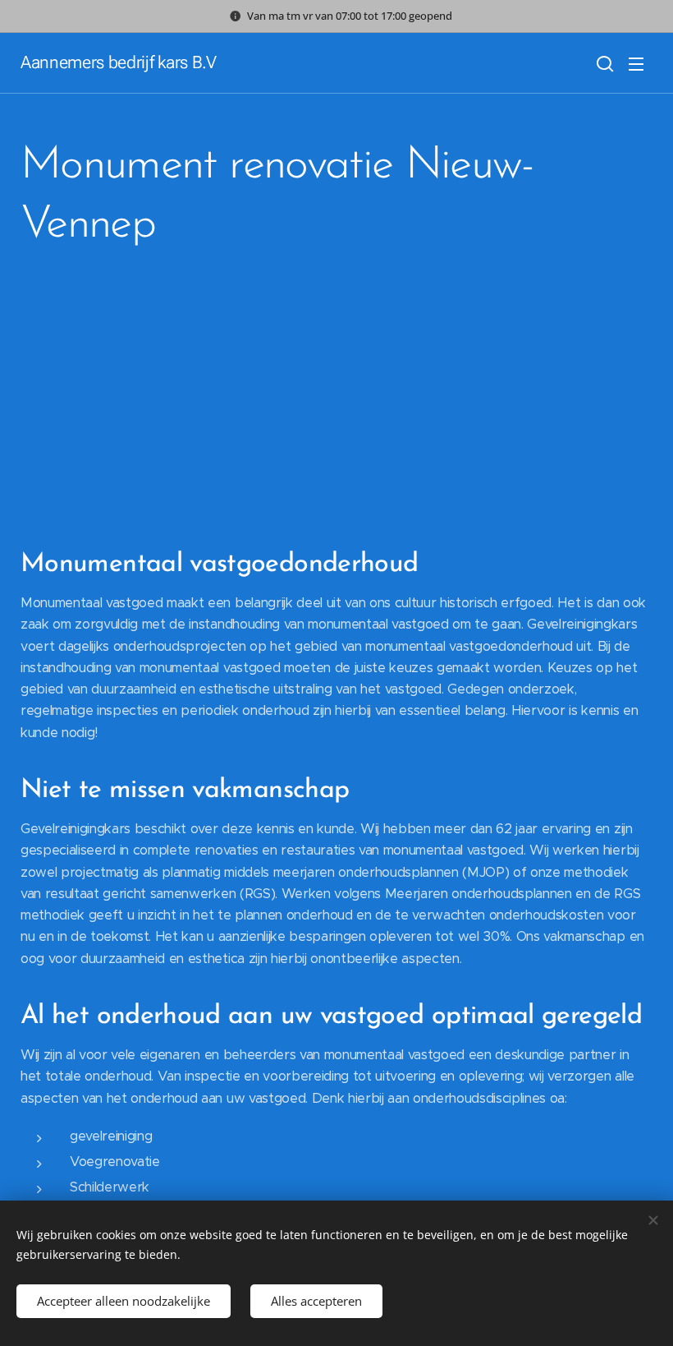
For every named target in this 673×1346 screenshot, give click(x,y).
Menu (636, 63)
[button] (603, 63)
